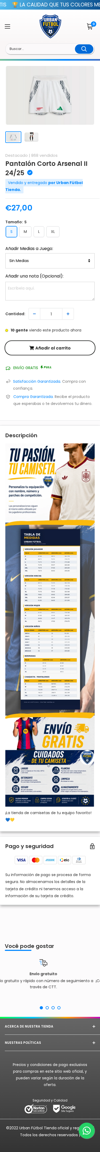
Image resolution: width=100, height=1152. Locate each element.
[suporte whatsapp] (87, 1131)
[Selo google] (64, 1108)
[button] (90, 26)
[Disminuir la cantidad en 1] (34, 313)
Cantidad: (15, 314)
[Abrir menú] (7, 26)
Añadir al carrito (53, 348)
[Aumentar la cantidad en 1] (68, 313)
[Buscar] (84, 49)
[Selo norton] (36, 1108)
